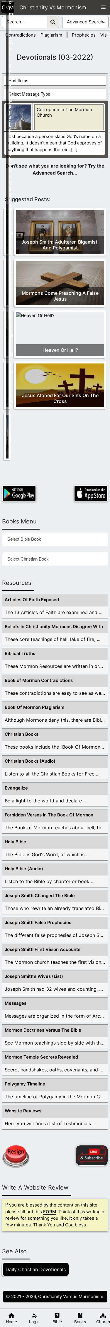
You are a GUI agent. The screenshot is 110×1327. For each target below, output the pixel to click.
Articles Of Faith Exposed (32, 599)
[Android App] (19, 493)
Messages (15, 1003)
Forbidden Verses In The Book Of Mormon (49, 815)
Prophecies (84, 35)
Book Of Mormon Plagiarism (34, 707)
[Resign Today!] (15, 1156)
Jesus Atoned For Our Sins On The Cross (60, 398)
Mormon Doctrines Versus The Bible (43, 1030)
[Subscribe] (92, 1155)
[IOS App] (91, 493)
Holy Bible (15, 842)
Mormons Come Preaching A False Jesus (60, 296)
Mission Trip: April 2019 (10, 393)
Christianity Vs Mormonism (52, 7)
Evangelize (16, 788)
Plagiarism (51, 35)
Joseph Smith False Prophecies (38, 922)
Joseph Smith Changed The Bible (40, 895)
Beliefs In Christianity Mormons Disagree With (54, 626)
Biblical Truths (20, 653)
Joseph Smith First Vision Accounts (42, 949)
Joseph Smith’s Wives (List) (34, 976)
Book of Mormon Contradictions (39, 680)
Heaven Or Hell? (60, 350)
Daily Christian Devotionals (36, 1269)
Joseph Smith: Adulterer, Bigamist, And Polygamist (60, 245)
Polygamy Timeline (25, 1084)
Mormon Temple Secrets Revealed (41, 1057)
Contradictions (20, 35)
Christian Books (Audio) (30, 761)
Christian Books (21, 734)
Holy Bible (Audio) (24, 868)
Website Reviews (23, 1111)
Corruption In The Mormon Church (64, 112)
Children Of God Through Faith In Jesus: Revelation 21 (10, 170)
